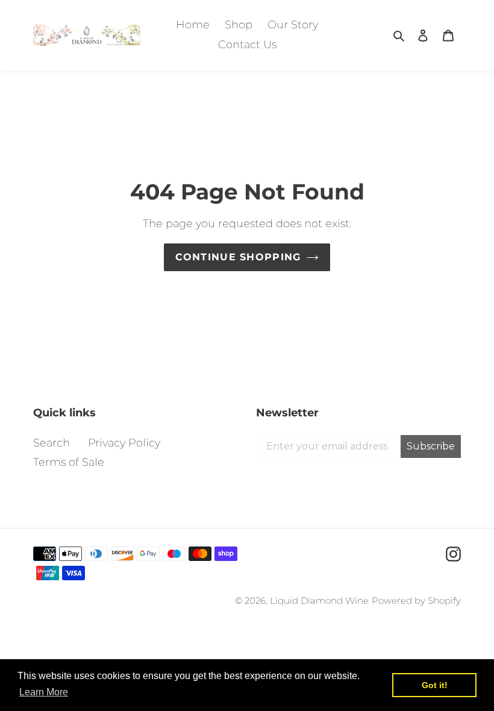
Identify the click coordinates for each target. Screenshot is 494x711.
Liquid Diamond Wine (319, 600)
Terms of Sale (68, 462)
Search (51, 442)
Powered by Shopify (416, 600)
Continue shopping (238, 257)
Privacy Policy (124, 442)
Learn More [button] (43, 692)
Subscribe (431, 446)
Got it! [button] (435, 685)
